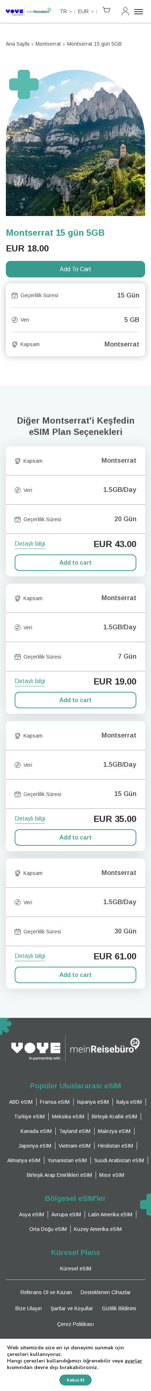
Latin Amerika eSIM (110, 1214)
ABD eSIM (21, 1102)
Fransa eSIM (55, 1102)
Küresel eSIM (75, 1268)
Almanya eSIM (23, 1160)
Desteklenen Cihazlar (106, 1292)
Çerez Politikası (75, 1324)
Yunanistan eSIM (67, 1160)
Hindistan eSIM (115, 1146)
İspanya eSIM (93, 1102)
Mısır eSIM (111, 1175)
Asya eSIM (31, 1214)
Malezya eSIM (114, 1131)
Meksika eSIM (68, 1116)
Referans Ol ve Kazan (46, 1292)
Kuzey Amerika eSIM (98, 1229)
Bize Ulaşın (28, 1308)
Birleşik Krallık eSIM (114, 1116)
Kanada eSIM (36, 1131)
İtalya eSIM (129, 1102)
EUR (83, 11)
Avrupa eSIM (66, 1214)
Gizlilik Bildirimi (119, 1308)
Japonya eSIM (34, 1146)
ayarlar (133, 1361)
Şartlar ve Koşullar (72, 1308)
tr (63, 11)
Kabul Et (75, 1380)
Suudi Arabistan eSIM (119, 1160)
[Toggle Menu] (139, 11)
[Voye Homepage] (28, 11)
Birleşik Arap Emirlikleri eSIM (59, 1175)
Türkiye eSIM (29, 1116)
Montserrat (48, 44)
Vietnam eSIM (75, 1146)
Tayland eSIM (75, 1131)
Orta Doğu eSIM (48, 1229)
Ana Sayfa (17, 44)
